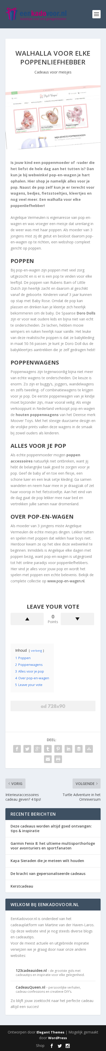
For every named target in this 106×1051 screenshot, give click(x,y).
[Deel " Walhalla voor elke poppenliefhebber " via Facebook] (17, 749)
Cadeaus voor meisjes (53, 72)
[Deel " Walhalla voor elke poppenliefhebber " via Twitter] (27, 749)
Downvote (77, 619)
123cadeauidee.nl (31, 970)
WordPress (57, 1038)
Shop (40, 1045)
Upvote (27, 619)
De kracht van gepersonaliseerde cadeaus (48, 873)
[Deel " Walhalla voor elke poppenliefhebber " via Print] (58, 759)
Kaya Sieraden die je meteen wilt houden (47, 860)
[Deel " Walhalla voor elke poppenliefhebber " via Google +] (37, 749)
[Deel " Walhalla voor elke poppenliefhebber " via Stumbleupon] (89, 749)
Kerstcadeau (22, 886)
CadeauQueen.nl (30, 987)
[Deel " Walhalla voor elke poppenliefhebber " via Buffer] (79, 749)
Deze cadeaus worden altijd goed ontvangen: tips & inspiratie (51, 828)
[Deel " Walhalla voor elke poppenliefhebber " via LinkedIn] (68, 749)
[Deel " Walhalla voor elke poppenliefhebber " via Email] (48, 759)
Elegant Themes (50, 1032)
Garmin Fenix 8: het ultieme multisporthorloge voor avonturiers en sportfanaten (53, 845)
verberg (36, 650)
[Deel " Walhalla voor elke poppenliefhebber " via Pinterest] (58, 749)
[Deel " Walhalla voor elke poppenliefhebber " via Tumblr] (48, 749)
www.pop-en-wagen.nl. (66, 580)
